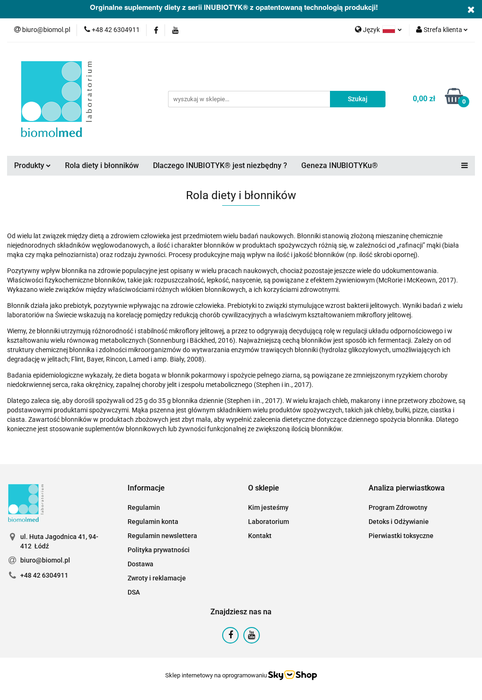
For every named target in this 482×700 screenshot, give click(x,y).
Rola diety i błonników (102, 165)
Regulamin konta (153, 521)
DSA (134, 592)
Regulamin (144, 507)
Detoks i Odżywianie (399, 521)
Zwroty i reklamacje (157, 578)
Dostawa (140, 564)
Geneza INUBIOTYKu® (339, 165)
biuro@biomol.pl (45, 560)
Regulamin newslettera (162, 535)
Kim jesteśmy (268, 507)
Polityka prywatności (159, 550)
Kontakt (260, 535)
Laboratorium (268, 521)
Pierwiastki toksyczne (401, 535)
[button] (146, 488)
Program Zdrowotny (398, 507)
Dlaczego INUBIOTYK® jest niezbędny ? (220, 165)
